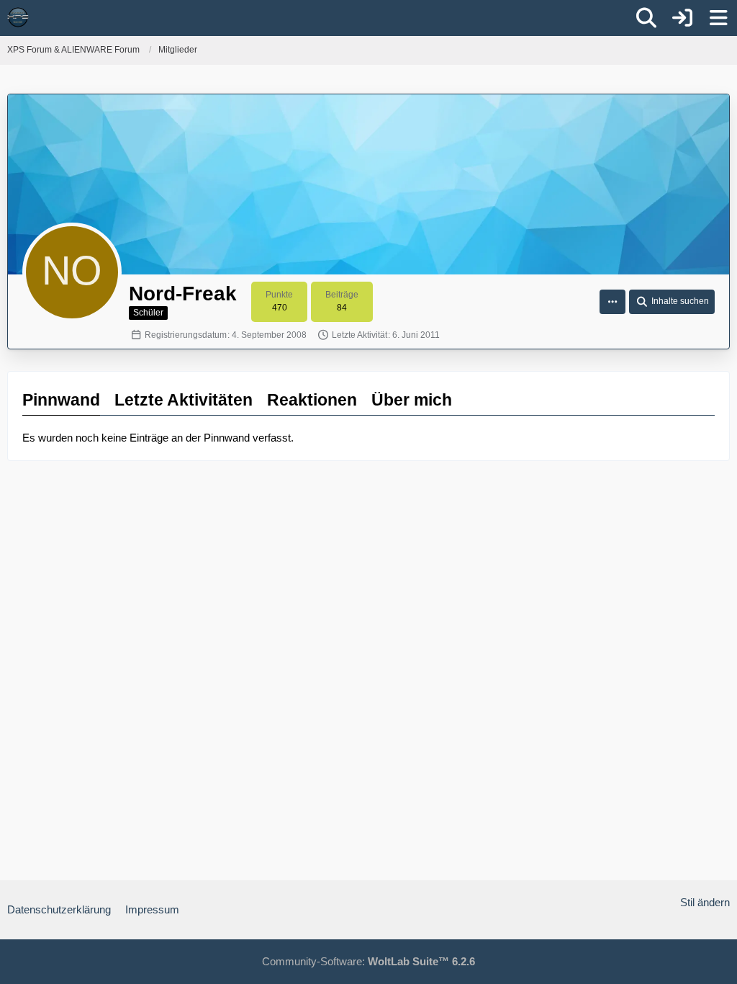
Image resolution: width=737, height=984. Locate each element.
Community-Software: (368, 961)
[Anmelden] (682, 18)
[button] (612, 302)
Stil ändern (705, 902)
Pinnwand (61, 399)
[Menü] (718, 18)
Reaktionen (312, 399)
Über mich (411, 399)
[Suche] (646, 18)
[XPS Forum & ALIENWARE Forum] (18, 17)
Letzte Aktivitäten (183, 399)
